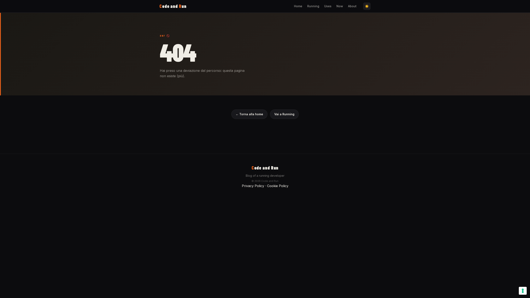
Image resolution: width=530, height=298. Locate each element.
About (352, 6)
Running (313, 6)
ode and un (173, 6)
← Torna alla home (249, 114)
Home (298, 6)
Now (339, 6)
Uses (327, 6)
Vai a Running (284, 114)
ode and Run (265, 167)
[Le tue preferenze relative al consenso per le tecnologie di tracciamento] (523, 291)
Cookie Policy (277, 186)
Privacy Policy (253, 186)
